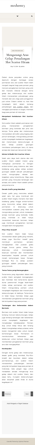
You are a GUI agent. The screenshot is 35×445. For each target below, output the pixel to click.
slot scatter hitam (20, 107)
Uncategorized (17, 50)
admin (22, 66)
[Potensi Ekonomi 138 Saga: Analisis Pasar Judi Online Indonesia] (28, 393)
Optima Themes (23, 441)
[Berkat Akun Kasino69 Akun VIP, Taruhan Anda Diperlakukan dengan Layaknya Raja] (6, 393)
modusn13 (17, 5)
